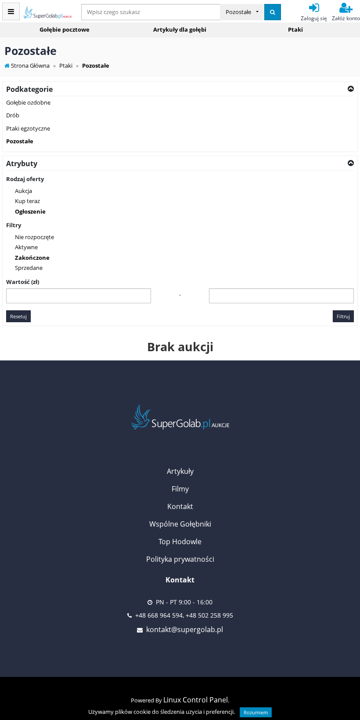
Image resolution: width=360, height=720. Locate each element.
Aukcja (23, 191)
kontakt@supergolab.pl (184, 629)
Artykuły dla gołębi (179, 29)
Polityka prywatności (180, 559)
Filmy (180, 489)
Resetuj (18, 316)
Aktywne (26, 247)
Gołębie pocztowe (65, 29)
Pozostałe (19, 141)
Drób (12, 115)
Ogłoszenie (30, 211)
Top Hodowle (180, 541)
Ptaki (295, 29)
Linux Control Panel (195, 700)
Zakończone (32, 258)
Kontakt (180, 506)
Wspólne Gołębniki (180, 524)
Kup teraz (27, 201)
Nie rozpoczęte (34, 237)
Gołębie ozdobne (28, 102)
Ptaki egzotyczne (28, 128)
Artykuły (180, 471)
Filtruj (343, 316)
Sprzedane (29, 268)
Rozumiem (256, 712)
